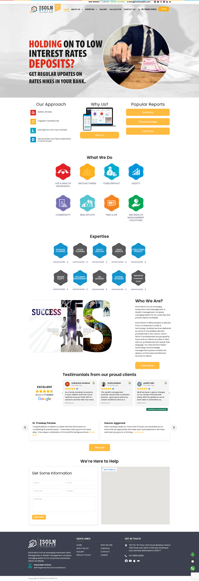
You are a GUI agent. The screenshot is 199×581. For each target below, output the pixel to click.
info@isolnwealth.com (139, 1)
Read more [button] (69, 403)
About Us (75, 9)
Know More (59, 262)
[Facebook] (155, 2)
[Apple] (167, 2)
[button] (169, 393)
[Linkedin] (164, 2)
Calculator (115, 9)
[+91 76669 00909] (139, 9)
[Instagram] (161, 2)
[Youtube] (158, 2)
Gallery (103, 9)
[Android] (170, 2)
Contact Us (129, 9)
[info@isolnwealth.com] (128, 2)
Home (66, 9)
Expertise (89, 9)
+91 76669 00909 (148, 9)
